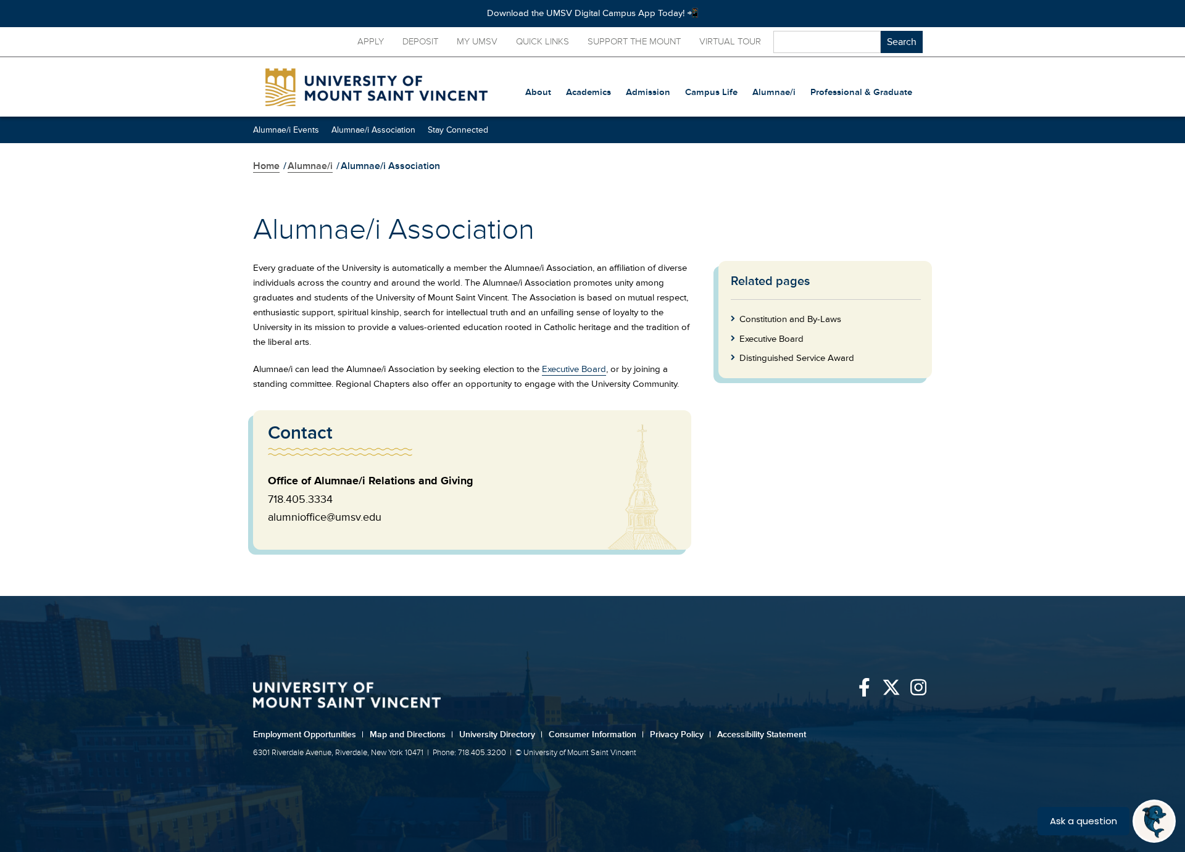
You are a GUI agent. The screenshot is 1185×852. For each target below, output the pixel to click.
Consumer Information (596, 734)
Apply (370, 42)
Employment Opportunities (308, 734)
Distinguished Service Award (796, 358)
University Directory (501, 734)
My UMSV (477, 42)
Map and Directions (411, 734)
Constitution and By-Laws (790, 319)
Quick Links (542, 42)
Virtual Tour (730, 42)
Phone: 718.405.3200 (469, 753)
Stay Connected (458, 130)
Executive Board (574, 369)
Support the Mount (634, 42)
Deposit (420, 42)
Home (266, 166)
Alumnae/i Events (286, 130)
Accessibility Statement (761, 734)
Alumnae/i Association (373, 130)
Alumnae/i (310, 166)
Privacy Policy (680, 734)
